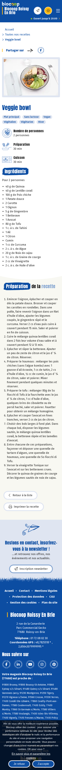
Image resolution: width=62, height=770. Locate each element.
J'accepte (43, 763)
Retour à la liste (22, 495)
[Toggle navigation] (58, 12)
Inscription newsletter (33, 568)
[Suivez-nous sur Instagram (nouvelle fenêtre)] (42, 664)
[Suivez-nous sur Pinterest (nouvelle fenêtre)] (54, 664)
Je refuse (19, 763)
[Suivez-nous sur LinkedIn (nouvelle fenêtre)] (18, 664)
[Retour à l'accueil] (10, 4)
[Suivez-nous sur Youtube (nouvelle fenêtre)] (30, 664)
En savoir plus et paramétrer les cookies (31, 755)
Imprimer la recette (26, 506)
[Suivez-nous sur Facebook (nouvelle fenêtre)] (6, 664)
